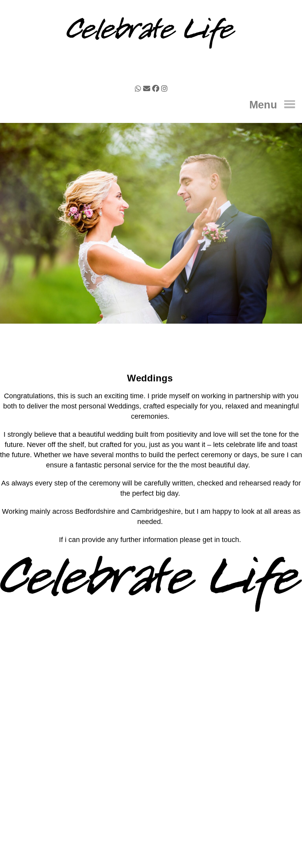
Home (151, 723)
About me (151, 731)
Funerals (151, 740)
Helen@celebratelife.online (160, 646)
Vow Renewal (151, 756)
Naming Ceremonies (151, 748)
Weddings (151, 764)
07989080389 (162, 665)
